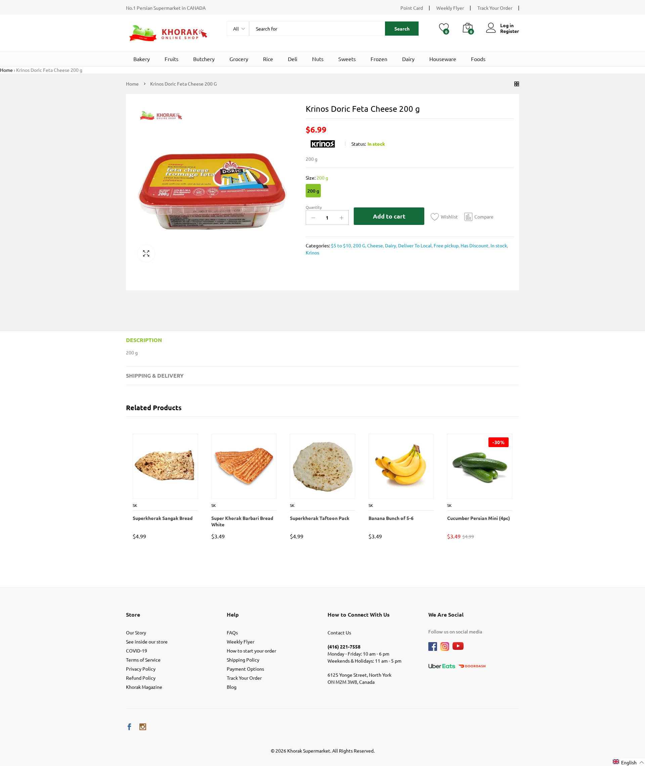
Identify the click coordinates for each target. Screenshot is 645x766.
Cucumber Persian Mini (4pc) (478, 518)
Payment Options (245, 669)
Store (133, 614)
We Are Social (446, 614)
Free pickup (446, 245)
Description (144, 339)
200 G (358, 245)
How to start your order (251, 651)
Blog (231, 687)
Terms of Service (143, 660)
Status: (358, 144)
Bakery (141, 58)
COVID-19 (136, 651)
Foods (478, 58)
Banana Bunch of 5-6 (390, 518)
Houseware (442, 58)
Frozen (379, 58)
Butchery (204, 58)
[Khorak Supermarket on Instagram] (142, 727)
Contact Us (339, 632)
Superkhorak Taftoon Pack (319, 518)
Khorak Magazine (144, 687)
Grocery (238, 58)
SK (134, 505)
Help (233, 614)
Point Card (411, 8)
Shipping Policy (243, 660)
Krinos (312, 252)
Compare (483, 216)
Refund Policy (141, 678)
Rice (268, 58)
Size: (317, 178)
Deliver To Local (414, 245)
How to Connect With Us (359, 614)
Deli (292, 58)
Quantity (314, 207)
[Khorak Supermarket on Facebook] (129, 727)
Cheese (374, 245)
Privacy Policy (141, 669)
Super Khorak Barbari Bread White (242, 521)
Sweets (347, 58)
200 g (313, 191)
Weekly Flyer (450, 8)
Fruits (171, 58)
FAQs (232, 632)
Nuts (318, 58)
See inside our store (147, 641)
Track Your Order (494, 8)
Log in (507, 25)
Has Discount (474, 245)
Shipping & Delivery (155, 375)
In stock (498, 245)
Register (509, 31)
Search (402, 29)
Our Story (136, 632)
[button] (628, 762)
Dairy (408, 58)
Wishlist (449, 216)
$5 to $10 (341, 245)
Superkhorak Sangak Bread (162, 518)
